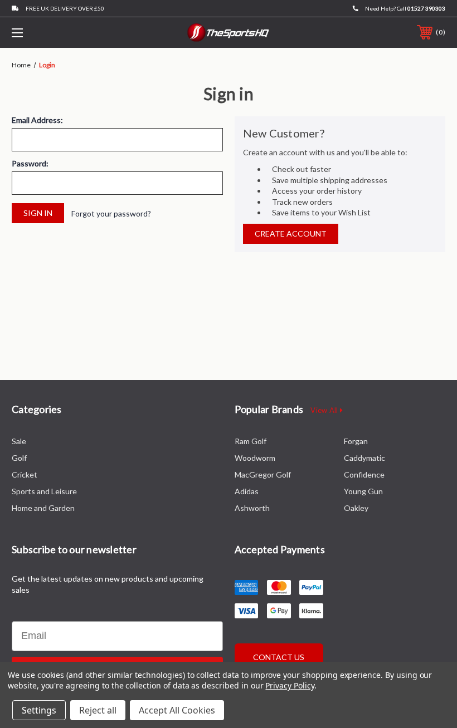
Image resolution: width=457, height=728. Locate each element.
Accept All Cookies (177, 710)
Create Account (291, 233)
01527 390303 (426, 8)
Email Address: (37, 120)
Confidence (364, 474)
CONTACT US (278, 657)
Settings (39, 710)
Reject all (97, 710)
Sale (19, 441)
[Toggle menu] (55, 32)
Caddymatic (364, 458)
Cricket (24, 474)
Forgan (356, 441)
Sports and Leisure (44, 491)
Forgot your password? (111, 213)
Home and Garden (43, 508)
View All (324, 410)
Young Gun (363, 491)
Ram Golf (250, 441)
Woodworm (255, 458)
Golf (19, 458)
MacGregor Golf (263, 474)
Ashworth (252, 508)
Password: (30, 164)
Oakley (356, 508)
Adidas (247, 491)
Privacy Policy (289, 685)
